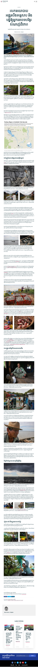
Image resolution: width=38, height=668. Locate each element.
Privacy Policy (23, 667)
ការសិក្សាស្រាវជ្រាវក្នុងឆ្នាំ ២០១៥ (11, 266)
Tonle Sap (21, 600)
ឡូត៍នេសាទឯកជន (8, 112)
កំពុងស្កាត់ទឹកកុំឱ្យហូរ (11, 340)
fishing (12, 600)
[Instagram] (15, 663)
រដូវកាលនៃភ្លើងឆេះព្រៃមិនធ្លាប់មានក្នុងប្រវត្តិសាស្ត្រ (17, 344)
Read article (8, 645)
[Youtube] (23, 663)
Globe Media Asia (17, 667)
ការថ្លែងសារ (17, 261)
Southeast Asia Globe (10, 599)
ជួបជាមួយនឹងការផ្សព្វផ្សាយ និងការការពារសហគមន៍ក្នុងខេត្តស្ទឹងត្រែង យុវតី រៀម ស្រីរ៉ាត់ (9, 638)
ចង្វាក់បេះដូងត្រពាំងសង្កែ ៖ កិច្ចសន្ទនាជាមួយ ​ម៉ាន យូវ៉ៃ (28, 636)
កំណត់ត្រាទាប (6, 312)
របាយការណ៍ (5, 271)
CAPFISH (8, 552)
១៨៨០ (5, 162)
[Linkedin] (26, 663)
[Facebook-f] (12, 663)
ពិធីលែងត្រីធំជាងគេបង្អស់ (22, 509)
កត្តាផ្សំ (20, 311)
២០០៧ (12, 213)
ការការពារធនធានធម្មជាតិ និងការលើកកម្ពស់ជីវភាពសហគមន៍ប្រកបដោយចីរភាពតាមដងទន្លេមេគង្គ (19, 633)
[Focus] (4, 2)
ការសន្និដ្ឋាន (10, 338)
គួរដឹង (14, 599)
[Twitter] (18, 663)
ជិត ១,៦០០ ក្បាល (22, 489)
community (9, 600)
